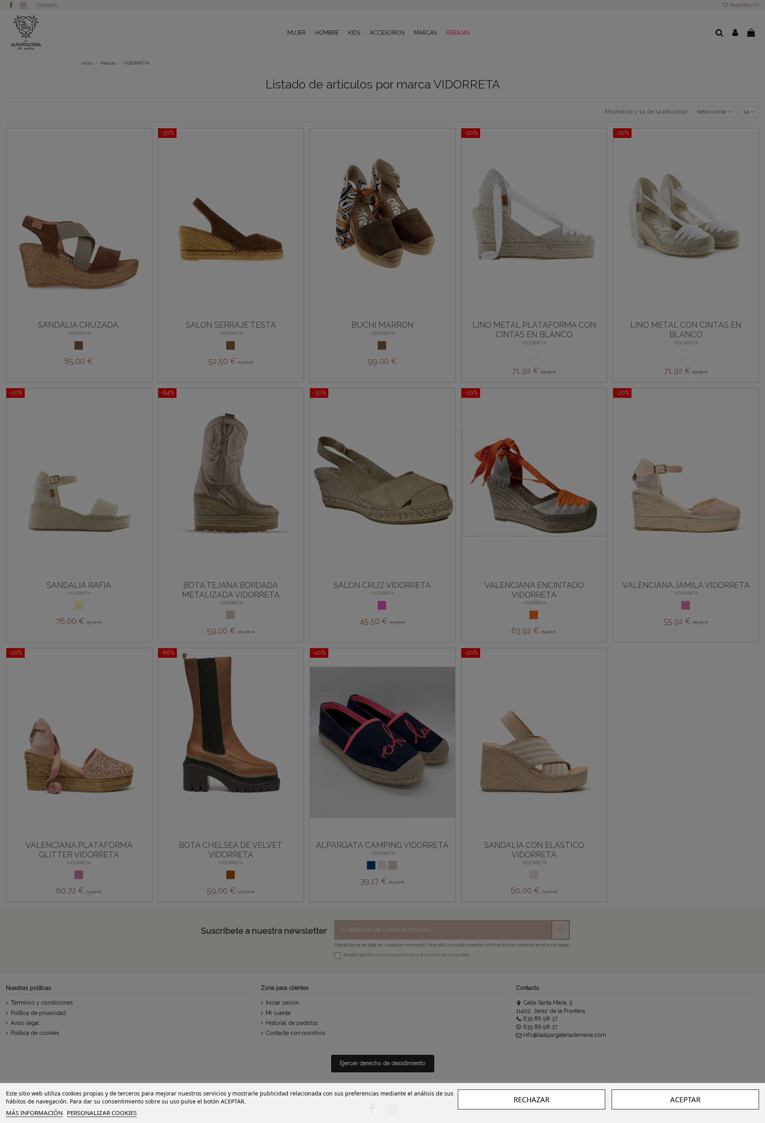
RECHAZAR (531, 1099)
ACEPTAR (685, 1099)
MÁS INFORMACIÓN (34, 1113)
